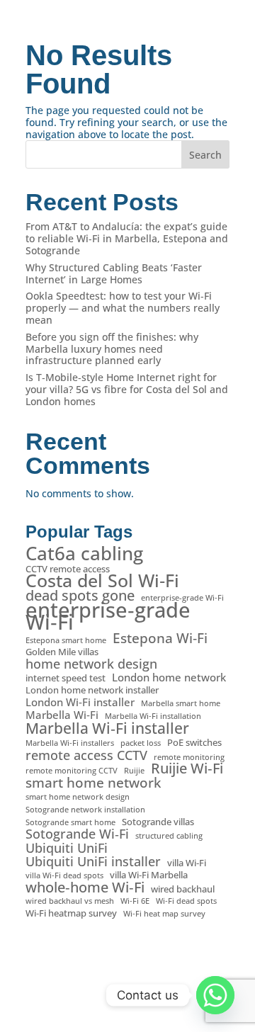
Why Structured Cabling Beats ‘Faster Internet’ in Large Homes (114, 273)
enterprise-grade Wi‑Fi (182, 598)
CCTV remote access (68, 569)
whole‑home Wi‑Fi (85, 888)
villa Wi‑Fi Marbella (149, 875)
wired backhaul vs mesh (70, 901)
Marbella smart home (180, 703)
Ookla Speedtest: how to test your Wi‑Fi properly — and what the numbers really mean (123, 308)
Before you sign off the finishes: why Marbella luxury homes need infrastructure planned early (112, 349)
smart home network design (78, 797)
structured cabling (169, 836)
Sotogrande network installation (85, 810)
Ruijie (134, 771)
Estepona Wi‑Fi (160, 639)
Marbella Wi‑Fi (62, 715)
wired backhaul (183, 889)
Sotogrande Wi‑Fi (77, 834)
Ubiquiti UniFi (67, 848)
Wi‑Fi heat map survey (164, 914)
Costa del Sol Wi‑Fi (102, 580)
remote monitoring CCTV (72, 771)
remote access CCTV (86, 755)
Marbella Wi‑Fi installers (70, 743)
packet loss (140, 743)
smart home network (93, 783)
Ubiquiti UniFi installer (93, 862)
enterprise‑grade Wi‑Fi (108, 616)
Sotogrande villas (158, 822)
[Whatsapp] (215, 995)
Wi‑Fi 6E (134, 901)
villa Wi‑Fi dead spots (64, 875)
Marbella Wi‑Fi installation (153, 716)
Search (205, 154)
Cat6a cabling (84, 554)
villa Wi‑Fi (186, 863)
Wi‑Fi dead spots (186, 901)
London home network (169, 677)
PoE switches (194, 743)
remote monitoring (189, 757)
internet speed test (66, 678)
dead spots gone (80, 596)
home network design (91, 664)
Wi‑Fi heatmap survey (71, 913)
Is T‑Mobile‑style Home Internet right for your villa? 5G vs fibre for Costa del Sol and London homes (127, 389)
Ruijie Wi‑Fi (187, 769)
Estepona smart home (66, 640)
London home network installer (92, 690)
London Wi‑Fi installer (80, 702)
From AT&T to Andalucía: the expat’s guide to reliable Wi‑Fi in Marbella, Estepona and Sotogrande (127, 238)
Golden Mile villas (62, 652)
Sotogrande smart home (70, 822)
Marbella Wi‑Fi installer (107, 728)
